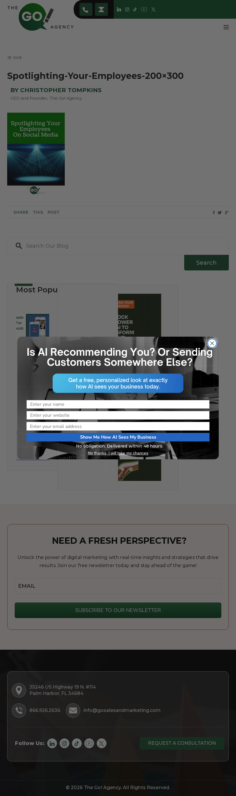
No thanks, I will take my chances (118, 453)
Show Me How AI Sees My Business (118, 437)
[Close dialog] (212, 343)
